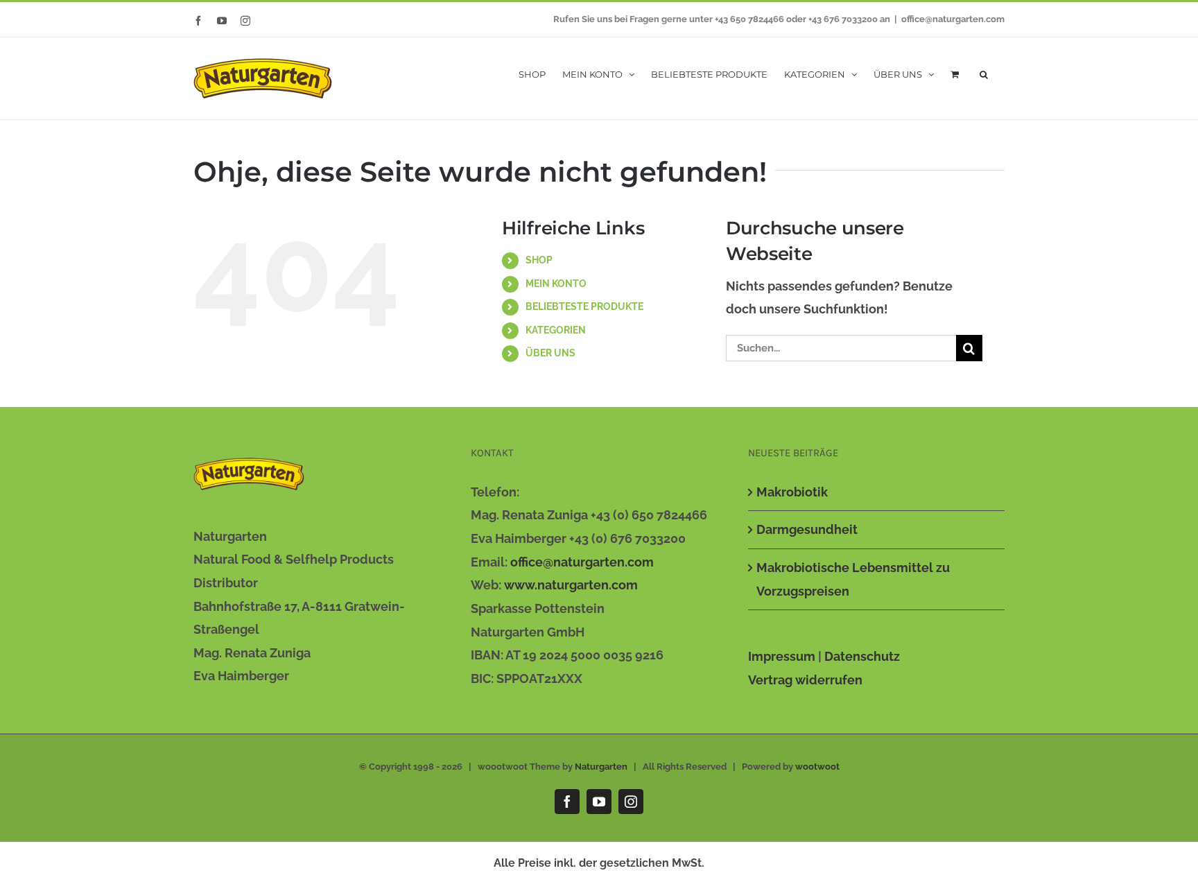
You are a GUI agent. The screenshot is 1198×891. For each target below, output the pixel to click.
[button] (984, 73)
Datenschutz (862, 656)
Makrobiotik (792, 492)
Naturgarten (601, 766)
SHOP (539, 260)
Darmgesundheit (807, 529)
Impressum (781, 656)
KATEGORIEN (556, 330)
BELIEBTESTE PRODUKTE (584, 306)
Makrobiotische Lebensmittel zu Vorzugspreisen (853, 579)
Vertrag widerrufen (805, 680)
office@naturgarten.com (953, 19)
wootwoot (817, 766)
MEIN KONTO (556, 283)
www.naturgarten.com (571, 585)
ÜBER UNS (550, 352)
